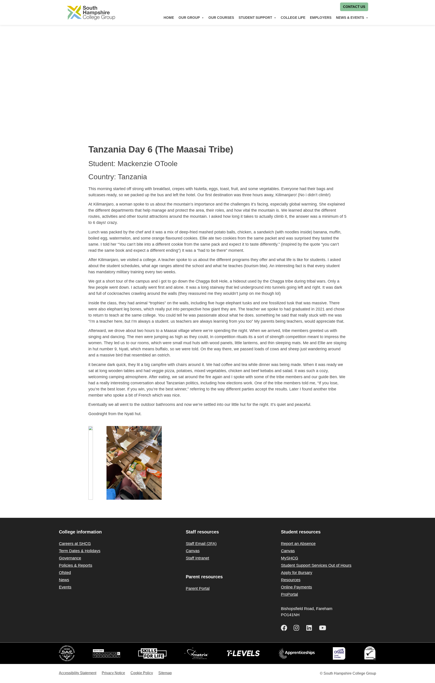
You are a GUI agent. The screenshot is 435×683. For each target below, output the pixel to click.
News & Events (350, 17)
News (64, 580)
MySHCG (289, 558)
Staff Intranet (197, 558)
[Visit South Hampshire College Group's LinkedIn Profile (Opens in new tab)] (310, 628)
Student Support (255, 17)
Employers (320, 17)
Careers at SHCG (75, 543)
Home (169, 17)
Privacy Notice (113, 673)
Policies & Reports (75, 565)
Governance (70, 558)
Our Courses (221, 17)
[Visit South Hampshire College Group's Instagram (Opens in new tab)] (298, 628)
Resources (290, 580)
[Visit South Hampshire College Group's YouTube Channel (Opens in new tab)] (323, 628)
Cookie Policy (141, 673)
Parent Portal (198, 588)
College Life (293, 17)
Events (65, 587)
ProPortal (289, 594)
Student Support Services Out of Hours (316, 565)
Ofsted (65, 572)
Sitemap (165, 673)
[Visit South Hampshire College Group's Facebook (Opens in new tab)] (285, 628)
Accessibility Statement (77, 673)
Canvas (193, 551)
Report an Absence (298, 543)
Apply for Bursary (296, 572)
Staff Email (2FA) (201, 543)
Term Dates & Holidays (79, 551)
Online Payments (296, 587)
